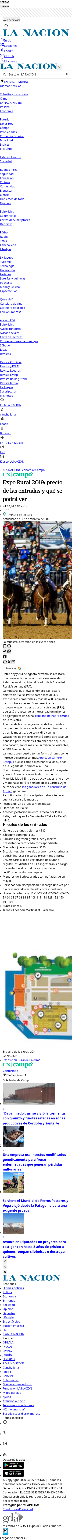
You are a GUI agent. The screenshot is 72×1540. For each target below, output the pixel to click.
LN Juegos (6, 257)
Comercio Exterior (12, 136)
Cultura (5, 182)
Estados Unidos (10, 157)
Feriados (5, 274)
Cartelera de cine (11, 303)
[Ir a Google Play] (13, 1468)
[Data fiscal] (5, 1534)
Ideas (3, 350)
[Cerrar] (59, 67)
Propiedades (8, 132)
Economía (26, 470)
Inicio (7, 40)
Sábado (5, 345)
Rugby (4, 237)
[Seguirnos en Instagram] (5, 1445)
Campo (4, 128)
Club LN (9, 56)
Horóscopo (7, 270)
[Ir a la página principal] (36, 35)
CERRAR (4, 2)
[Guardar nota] (5, 646)
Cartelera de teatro (12, 308)
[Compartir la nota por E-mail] (13, 662)
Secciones (10, 46)
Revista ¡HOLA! (9, 366)
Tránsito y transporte (14, 94)
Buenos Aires (8, 170)
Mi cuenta (10, 61)
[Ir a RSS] (5, 1455)
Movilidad (6, 140)
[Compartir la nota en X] (9, 662)
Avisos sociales (10, 333)
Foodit (8, 51)
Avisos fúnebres (10, 329)
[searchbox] (35, 74)
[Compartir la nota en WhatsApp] (9, 651)
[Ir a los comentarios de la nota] (9, 646)
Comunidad (7, 186)
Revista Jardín (9, 383)
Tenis (3, 241)
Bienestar (6, 190)
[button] (36, 263)
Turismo (5, 262)
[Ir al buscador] (6, 25)
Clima (3, 98)
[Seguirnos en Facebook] (5, 1423)
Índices (4, 144)
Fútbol (4, 232)
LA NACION (11, 470)
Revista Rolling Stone (14, 379)
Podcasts (6, 283)
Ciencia (4, 195)
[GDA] (13, 1522)
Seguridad (7, 174)
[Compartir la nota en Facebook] (5, 662)
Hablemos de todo (12, 199)
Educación (7, 178)
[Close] (5, 1261)
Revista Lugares (10, 370)
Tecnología (7, 266)
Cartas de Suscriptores (15, 220)
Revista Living (9, 375)
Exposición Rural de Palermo (22, 1060)
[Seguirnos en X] (5, 1434)
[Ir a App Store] (13, 1476)
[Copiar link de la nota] (5, 656)
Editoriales (7, 211)
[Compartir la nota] (5, 651)
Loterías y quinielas (12, 278)
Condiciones (11, 1509)
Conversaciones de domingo (19, 341)
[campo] (18, 476)
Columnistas (8, 216)
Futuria (4, 119)
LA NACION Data (11, 103)
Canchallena (8, 245)
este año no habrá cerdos (52, 716)
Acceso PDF (7, 320)
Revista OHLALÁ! (10, 362)
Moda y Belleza (10, 287)
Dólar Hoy (6, 124)
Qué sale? (6, 299)
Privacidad (26, 1509)
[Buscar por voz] (66, 74)
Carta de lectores (11, 337)
